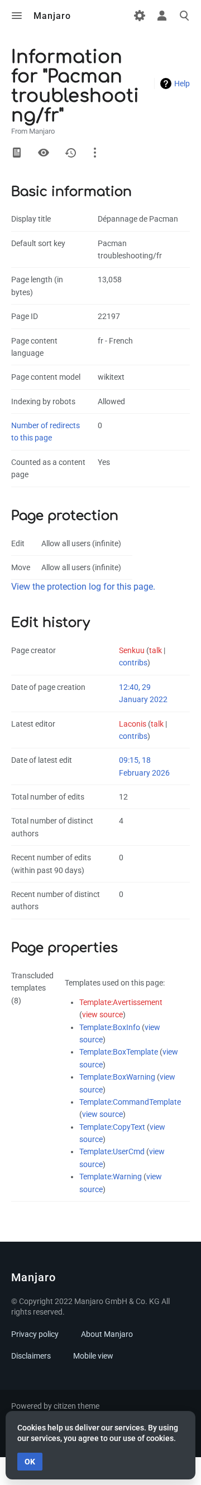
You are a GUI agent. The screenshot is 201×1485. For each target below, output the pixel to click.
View (16, 153)
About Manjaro (107, 1334)
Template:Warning (110, 1176)
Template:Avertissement (120, 1002)
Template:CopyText (112, 1127)
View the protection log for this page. (83, 586)
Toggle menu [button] (17, 15)
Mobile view (93, 1355)
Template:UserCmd (112, 1151)
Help (182, 83)
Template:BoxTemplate (118, 1051)
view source (102, 1014)
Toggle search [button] (184, 15)
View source (43, 153)
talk (155, 650)
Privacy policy (35, 1334)
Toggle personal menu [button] (162, 15)
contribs (133, 662)
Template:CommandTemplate (130, 1101)
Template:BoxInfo (109, 1027)
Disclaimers (31, 1355)
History (70, 153)
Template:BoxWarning (117, 1076)
